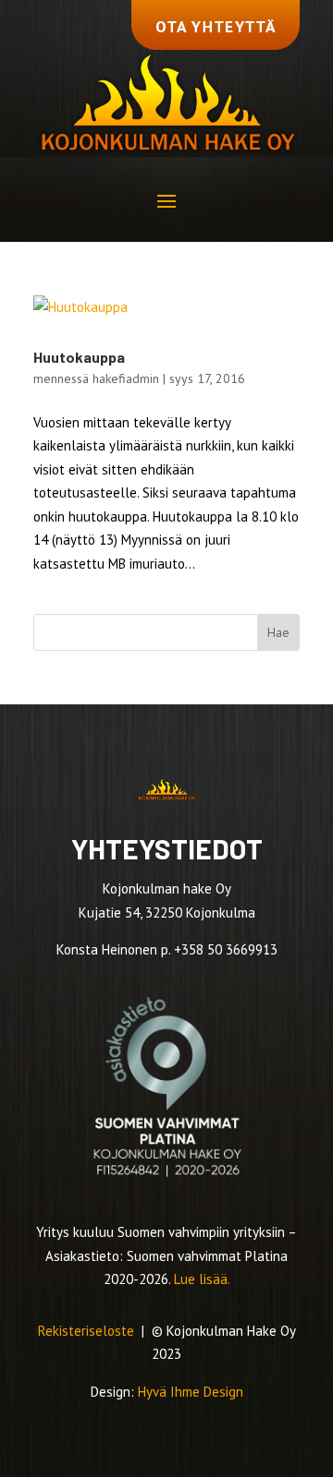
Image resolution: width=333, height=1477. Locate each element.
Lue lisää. (202, 1279)
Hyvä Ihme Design (190, 1391)
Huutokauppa (79, 357)
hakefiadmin (125, 378)
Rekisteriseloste (88, 1330)
